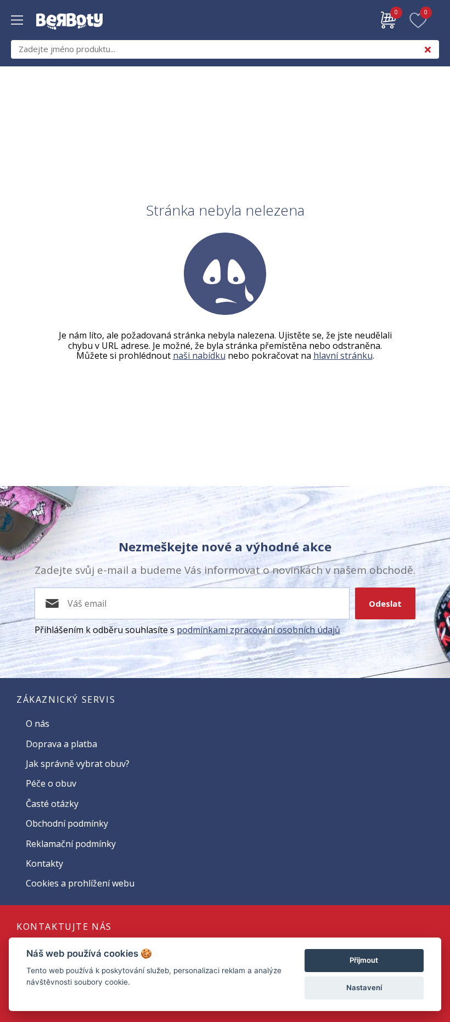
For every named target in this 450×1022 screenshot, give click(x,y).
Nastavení (364, 987)
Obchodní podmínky (67, 823)
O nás (37, 724)
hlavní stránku (343, 355)
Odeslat (385, 603)
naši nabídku (199, 355)
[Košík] (388, 20)
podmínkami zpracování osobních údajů (258, 630)
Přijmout (364, 960)
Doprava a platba (61, 744)
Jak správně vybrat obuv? (78, 764)
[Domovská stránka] (69, 35)
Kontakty (44, 863)
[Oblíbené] (418, 20)
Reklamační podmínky (71, 844)
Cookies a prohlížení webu (80, 883)
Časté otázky (52, 804)
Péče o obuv (51, 783)
